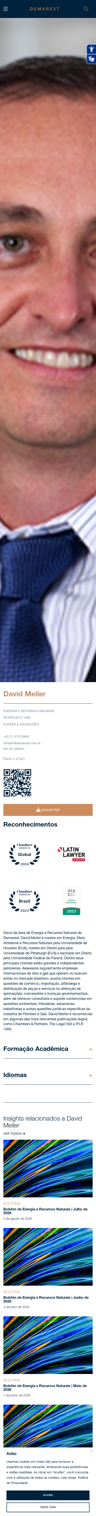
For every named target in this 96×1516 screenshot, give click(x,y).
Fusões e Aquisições (21, 724)
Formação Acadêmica (35, 1049)
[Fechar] (91, 1451)
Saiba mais (48, 1507)
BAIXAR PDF (50, 810)
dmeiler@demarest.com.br (22, 743)
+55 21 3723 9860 (16, 736)
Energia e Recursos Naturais (28, 711)
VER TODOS (12, 1134)
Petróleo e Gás (16, 718)
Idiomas (15, 1076)
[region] (48, 1481)
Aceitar (48, 1495)
